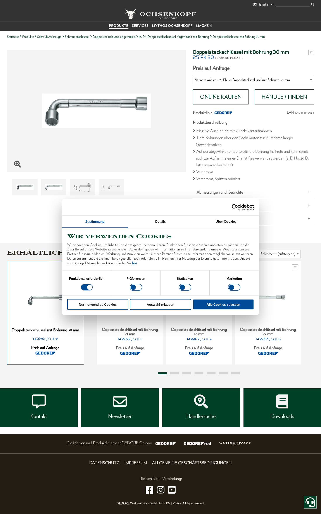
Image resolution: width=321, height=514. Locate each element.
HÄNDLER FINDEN (284, 97)
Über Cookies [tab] (226, 221)
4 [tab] (199, 373)
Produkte (118, 26)
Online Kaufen (221, 97)
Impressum (135, 462)
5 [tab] (211, 373)
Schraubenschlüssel (77, 37)
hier (134, 263)
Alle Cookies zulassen (223, 304)
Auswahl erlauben (160, 304)
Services (140, 26)
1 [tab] (162, 373)
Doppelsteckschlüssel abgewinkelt (114, 37)
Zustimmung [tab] (95, 221)
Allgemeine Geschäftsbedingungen (192, 462)
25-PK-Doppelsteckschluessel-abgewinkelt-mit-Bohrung (174, 37)
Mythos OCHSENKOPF (172, 26)
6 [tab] (223, 373)
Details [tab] (160, 221)
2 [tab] (174, 373)
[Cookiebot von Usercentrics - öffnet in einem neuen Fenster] (235, 207)
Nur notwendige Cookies (98, 304)
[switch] (136, 287)
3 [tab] (186, 373)
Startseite (13, 37)
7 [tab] (235, 373)
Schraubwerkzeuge (49, 37)
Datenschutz (104, 462)
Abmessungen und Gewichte (220, 192)
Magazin (204, 26)
